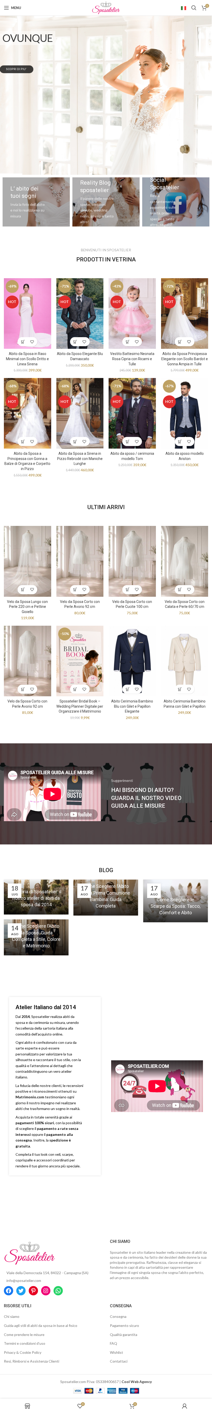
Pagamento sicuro (124, 1325)
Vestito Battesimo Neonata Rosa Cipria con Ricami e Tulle (132, 359)
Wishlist (116, 1352)
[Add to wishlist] (31, 341)
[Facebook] (8, 1290)
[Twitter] (21, 1290)
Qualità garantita (123, 1334)
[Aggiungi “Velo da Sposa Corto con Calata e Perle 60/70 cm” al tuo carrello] (180, 589)
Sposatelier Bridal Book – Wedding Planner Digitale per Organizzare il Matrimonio (79, 706)
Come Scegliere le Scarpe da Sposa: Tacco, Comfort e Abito (175, 906)
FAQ (113, 1343)
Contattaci (118, 1361)
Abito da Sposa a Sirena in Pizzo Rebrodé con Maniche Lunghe (80, 458)
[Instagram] (45, 1290)
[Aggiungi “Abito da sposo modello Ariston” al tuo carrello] (180, 441)
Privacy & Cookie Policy (22, 1352)
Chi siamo (11, 1316)
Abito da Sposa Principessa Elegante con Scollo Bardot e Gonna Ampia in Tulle (184, 359)
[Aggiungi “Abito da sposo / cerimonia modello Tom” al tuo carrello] (127, 441)
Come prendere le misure (24, 1334)
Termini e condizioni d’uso (24, 1343)
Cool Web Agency (137, 1381)
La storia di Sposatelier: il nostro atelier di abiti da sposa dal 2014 (36, 898)
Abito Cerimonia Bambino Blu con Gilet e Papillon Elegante (132, 706)
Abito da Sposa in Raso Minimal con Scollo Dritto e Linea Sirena (27, 359)
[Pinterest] (33, 1290)
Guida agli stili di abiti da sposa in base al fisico (40, 1325)
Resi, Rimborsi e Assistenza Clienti (31, 1361)
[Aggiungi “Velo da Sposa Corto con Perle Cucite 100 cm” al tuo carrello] (127, 589)
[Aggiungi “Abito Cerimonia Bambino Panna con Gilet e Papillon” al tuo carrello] (180, 689)
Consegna (118, 1316)
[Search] (194, 8)
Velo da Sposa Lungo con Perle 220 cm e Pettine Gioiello (27, 607)
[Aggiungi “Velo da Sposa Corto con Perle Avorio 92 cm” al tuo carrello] (75, 589)
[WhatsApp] (58, 1290)
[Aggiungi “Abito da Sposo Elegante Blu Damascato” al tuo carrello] (75, 341)
